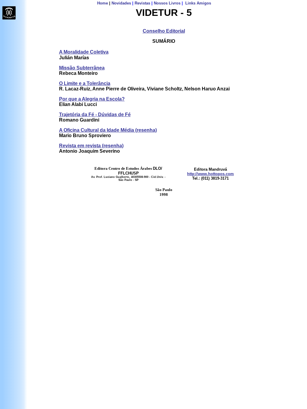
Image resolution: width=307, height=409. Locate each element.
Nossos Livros (167, 3)
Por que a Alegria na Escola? (92, 99)
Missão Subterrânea (82, 67)
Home (102, 3)
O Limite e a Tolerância (84, 83)
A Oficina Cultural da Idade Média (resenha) (108, 130)
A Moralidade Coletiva (84, 51)
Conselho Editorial (164, 31)
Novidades (121, 3)
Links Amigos (198, 3)
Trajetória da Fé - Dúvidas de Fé (95, 114)
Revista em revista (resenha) (91, 145)
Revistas (142, 3)
